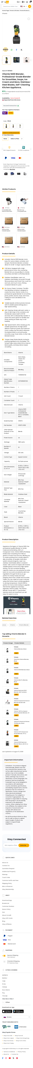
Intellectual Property (8, 871)
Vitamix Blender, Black (20, 649)
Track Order (6, 877)
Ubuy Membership (8, 889)
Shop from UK (19, 1035)
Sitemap (4, 874)
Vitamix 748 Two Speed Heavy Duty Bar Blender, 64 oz (21, 712)
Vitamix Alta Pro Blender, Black (21, 681)
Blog (3, 921)
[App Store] (7, 1012)
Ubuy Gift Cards (7, 918)
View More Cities (7, 999)
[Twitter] (14, 1058)
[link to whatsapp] (11, 50)
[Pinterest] (18, 1058)
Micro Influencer (7, 886)
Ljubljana (5, 975)
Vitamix (4, 13)
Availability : (6, 98)
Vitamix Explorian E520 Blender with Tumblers (20, 691)
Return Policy (6, 909)
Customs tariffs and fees (10, 880)
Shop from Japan (9, 1038)
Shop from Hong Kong (22, 1038)
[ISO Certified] (19, 1027)
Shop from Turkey (9, 1043)
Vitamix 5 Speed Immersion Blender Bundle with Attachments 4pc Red (22, 701)
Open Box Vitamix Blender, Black (21, 660)
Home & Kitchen (14, 10)
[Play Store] (18, 1012)
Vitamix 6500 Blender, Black (22, 670)
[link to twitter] (21, 50)
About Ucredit (6, 915)
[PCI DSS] (6, 1026)
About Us (5, 862)
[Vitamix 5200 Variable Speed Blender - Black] (9, 221)
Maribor (4, 978)
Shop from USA (8, 1035)
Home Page (5, 10)
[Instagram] (7, 1058)
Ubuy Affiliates (7, 924)
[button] (19, 2)
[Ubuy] (7, 2)
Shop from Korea (8, 1041)
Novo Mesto (6, 990)
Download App (7, 900)
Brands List (5, 903)
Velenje (4, 987)
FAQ (3, 912)
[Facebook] (3, 1058)
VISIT (16, 653)
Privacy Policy (22, 1052)
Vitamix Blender (24, 625)
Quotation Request (8, 868)
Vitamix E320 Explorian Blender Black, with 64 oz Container (21, 743)
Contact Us (6, 865)
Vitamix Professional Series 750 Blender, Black (21, 722)
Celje (3, 981)
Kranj (3, 984)
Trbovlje (4, 996)
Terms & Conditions (9, 1052)
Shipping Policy (7, 883)
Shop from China (21, 1041)
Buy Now (12, 169)
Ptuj (3, 993)
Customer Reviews (8, 906)
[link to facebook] (16, 50)
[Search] (29, 6)
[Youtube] (11, 1058)
